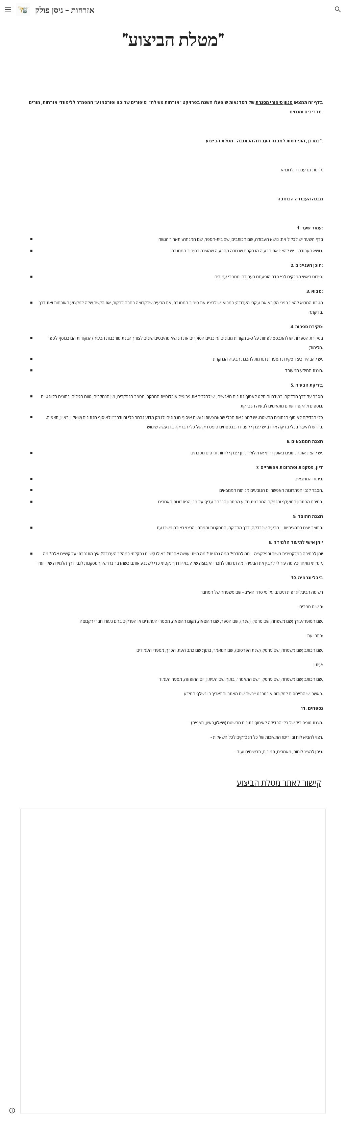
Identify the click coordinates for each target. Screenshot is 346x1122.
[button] (8, 9)
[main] (172, 38)
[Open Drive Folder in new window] (313, 817)
